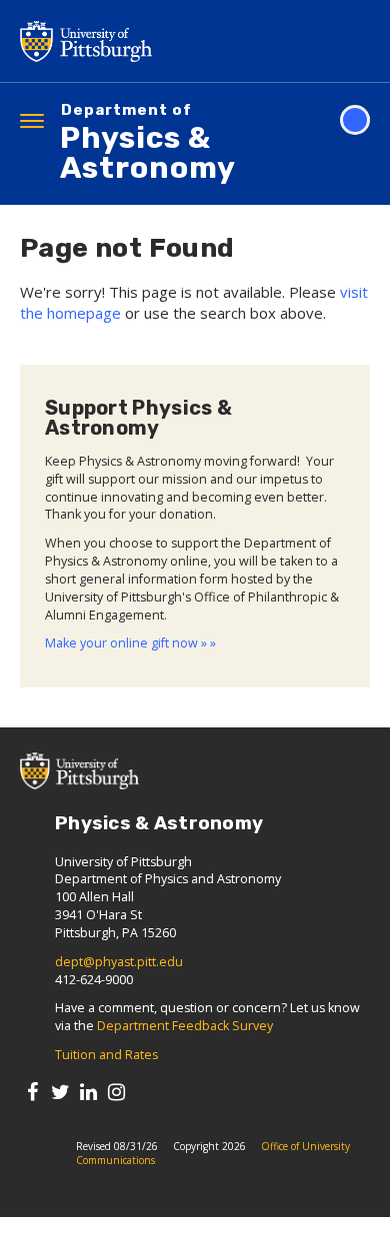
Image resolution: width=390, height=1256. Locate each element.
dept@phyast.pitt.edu (119, 961)
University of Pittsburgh (165, 41)
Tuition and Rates (106, 1054)
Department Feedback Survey (185, 1025)
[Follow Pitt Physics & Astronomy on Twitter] (60, 1091)
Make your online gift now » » (130, 642)
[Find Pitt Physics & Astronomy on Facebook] (32, 1091)
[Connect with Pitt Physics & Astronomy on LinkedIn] (88, 1091)
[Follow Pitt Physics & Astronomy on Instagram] (116, 1091)
